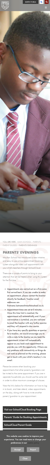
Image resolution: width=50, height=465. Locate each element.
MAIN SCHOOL (24, 241)
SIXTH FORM (30, 2)
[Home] (5, 5)
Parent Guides (10, 245)
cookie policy (33, 442)
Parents (37, 241)
